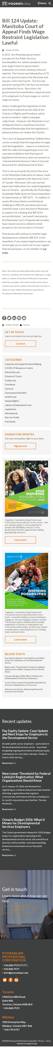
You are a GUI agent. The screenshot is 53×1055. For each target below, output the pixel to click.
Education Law (12, 372)
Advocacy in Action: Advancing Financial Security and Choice (23, 690)
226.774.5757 (12, 1029)
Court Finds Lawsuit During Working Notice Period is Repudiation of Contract (25, 683)
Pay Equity (10, 421)
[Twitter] (5, 980)
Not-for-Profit (12, 417)
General (26, 325)
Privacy (41, 1041)
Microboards (11, 413)
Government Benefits (16, 392)
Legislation (10, 409)
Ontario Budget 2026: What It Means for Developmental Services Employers (24, 677)
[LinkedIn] (16, 980)
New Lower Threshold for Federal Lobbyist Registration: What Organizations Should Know (25, 669)
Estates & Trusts (13, 376)
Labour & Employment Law (18, 405)
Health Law (10, 396)
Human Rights (12, 401)
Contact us (17, 909)
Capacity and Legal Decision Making (23, 364)
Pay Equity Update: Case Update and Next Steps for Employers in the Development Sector (25, 660)
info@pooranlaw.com (16, 972)
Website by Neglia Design (27, 1043)
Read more (8, 763)
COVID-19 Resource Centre (19, 368)
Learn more (20, 539)
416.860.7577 (11, 968)
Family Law (10, 380)
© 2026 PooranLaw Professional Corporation (19, 1041)
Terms (48, 1041)
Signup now (20, 445)
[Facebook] (10, 980)
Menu (43, 3)
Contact (20, 343)
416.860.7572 (12, 965)
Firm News (10, 384)
